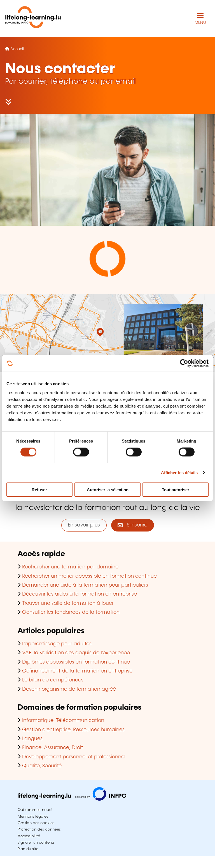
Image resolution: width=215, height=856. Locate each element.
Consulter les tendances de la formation (71, 612)
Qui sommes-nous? (35, 810)
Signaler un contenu (36, 843)
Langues (32, 738)
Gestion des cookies (36, 823)
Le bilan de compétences (52, 680)
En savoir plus (84, 525)
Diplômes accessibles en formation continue (76, 662)
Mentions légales (33, 817)
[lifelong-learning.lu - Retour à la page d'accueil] (33, 18)
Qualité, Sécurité (42, 765)
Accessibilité (29, 836)
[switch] (81, 452)
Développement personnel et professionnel (73, 756)
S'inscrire (135, 525)
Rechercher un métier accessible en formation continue (89, 576)
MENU (200, 23)
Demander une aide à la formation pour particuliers (85, 585)
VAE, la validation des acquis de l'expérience (76, 652)
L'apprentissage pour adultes (57, 643)
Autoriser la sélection (107, 489)
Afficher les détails (179, 472)
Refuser (39, 489)
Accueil (17, 49)
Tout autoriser (175, 489)
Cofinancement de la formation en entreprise (77, 671)
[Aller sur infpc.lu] (72, 799)
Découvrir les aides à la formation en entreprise (79, 594)
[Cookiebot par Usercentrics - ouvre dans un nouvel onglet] (184, 363)
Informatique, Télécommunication (63, 720)
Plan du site (28, 849)
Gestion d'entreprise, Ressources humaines (73, 729)
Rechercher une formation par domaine (70, 567)
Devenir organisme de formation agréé (69, 689)
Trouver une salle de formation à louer (68, 603)
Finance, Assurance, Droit (52, 747)
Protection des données (39, 829)
